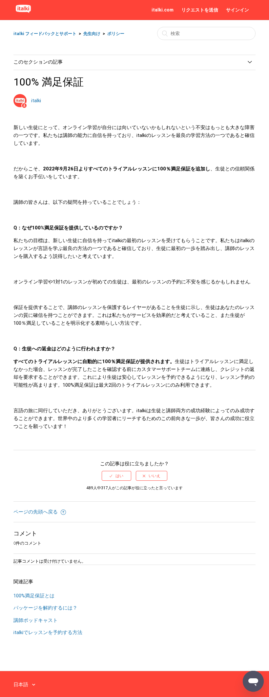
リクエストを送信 (199, 9)
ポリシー (115, 33)
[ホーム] (23, 13)
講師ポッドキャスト (35, 620)
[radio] (116, 476)
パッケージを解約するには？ (45, 608)
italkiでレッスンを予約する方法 (47, 632)
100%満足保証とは (33, 596)
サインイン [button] (237, 9)
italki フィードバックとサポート (44, 33)
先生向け (91, 33)
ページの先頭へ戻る (36, 512)
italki (36, 101)
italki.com (163, 9)
